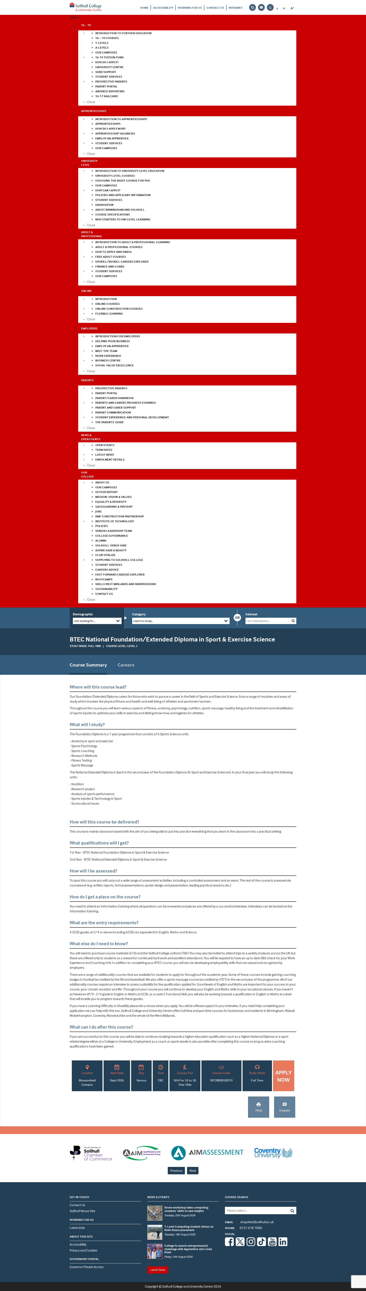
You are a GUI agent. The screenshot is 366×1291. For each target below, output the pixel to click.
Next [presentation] (193, 1170)
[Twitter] (240, 1245)
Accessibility (163, 7)
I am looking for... (84, 621)
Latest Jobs (77, 1227)
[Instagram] (251, 1245)
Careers (126, 665)
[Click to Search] (293, 621)
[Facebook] (229, 1245)
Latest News (157, 1269)
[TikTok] (261, 1245)
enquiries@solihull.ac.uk (249, 1222)
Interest (251, 614)
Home (144, 7)
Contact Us (215, 7)
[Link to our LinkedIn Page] (283, 1245)
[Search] (289, 1210)
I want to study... (143, 621)
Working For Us (190, 7)
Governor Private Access (87, 1267)
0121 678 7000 (243, 1228)
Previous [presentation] (176, 1170)
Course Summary (88, 665)
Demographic (83, 614)
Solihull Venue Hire (82, 1211)
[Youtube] (272, 1245)
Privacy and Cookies (83, 1250)
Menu (75, 17)
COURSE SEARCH (236, 1197)
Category (139, 614)
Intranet (236, 7)
